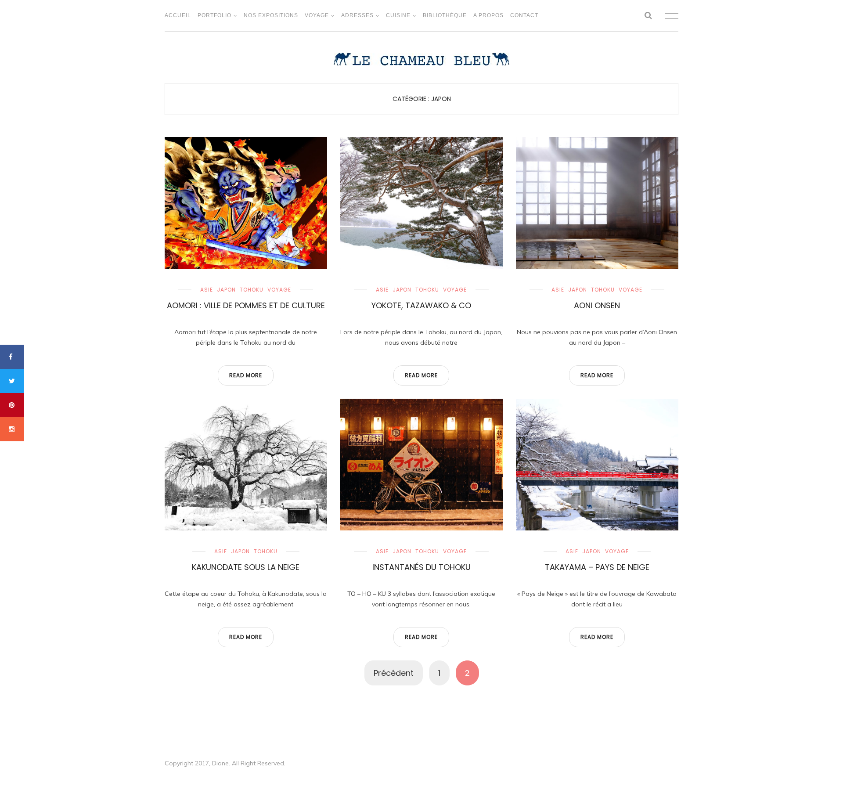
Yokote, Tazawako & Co (421, 305)
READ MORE (245, 375)
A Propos (488, 15)
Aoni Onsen (597, 305)
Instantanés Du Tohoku (421, 567)
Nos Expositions (271, 15)
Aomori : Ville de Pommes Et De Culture (246, 305)
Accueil (178, 15)
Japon (226, 289)
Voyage (317, 15)
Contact (524, 15)
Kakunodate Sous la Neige (245, 567)
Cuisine (398, 15)
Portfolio (214, 15)
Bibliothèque (445, 15)
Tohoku (251, 289)
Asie (206, 289)
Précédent (394, 672)
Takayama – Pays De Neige (597, 567)
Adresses (357, 15)
